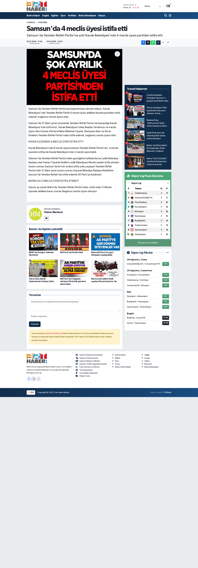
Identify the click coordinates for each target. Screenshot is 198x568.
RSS (32, 392)
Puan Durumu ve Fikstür (89, 367)
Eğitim (54, 15)
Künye (101, 15)
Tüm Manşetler (86, 370)
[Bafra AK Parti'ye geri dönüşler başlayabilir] (105, 242)
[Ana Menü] (169, 15)
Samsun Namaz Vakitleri (89, 361)
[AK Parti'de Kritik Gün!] (74, 242)
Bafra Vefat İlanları (123, 367)
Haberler (31, 22)
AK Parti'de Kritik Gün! (71, 252)
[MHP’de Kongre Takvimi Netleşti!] (43, 242)
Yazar (117, 364)
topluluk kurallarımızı (53, 333)
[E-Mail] (46, 218)
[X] (34, 379)
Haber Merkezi (53, 212)
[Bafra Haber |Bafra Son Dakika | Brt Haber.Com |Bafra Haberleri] (37, 6)
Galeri (147, 361)
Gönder (35, 324)
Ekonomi (148, 364)
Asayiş (147, 358)
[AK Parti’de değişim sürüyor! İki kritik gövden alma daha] (74, 268)
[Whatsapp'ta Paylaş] (153, 42)
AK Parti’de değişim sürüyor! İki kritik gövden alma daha (73, 281)
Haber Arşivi (84, 376)
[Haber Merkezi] (35, 214)
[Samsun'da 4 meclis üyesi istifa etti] (74, 77)
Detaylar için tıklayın (148, 243)
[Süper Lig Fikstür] (167, 253)
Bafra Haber (33, 15)
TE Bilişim (167, 392)
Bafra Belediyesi (87, 15)
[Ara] (166, 15)
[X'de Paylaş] (148, 42)
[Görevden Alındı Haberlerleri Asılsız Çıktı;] (43, 268)
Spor (63, 15)
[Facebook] (29, 379)
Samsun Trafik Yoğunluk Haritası (93, 364)
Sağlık (45, 15)
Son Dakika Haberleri (88, 373)
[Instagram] (38, 379)
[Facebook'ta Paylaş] (143, 42)
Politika (72, 15)
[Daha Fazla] (158, 42)
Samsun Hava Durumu (88, 358)
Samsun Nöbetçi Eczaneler (91, 355)
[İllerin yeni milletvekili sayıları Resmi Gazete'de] (105, 268)
